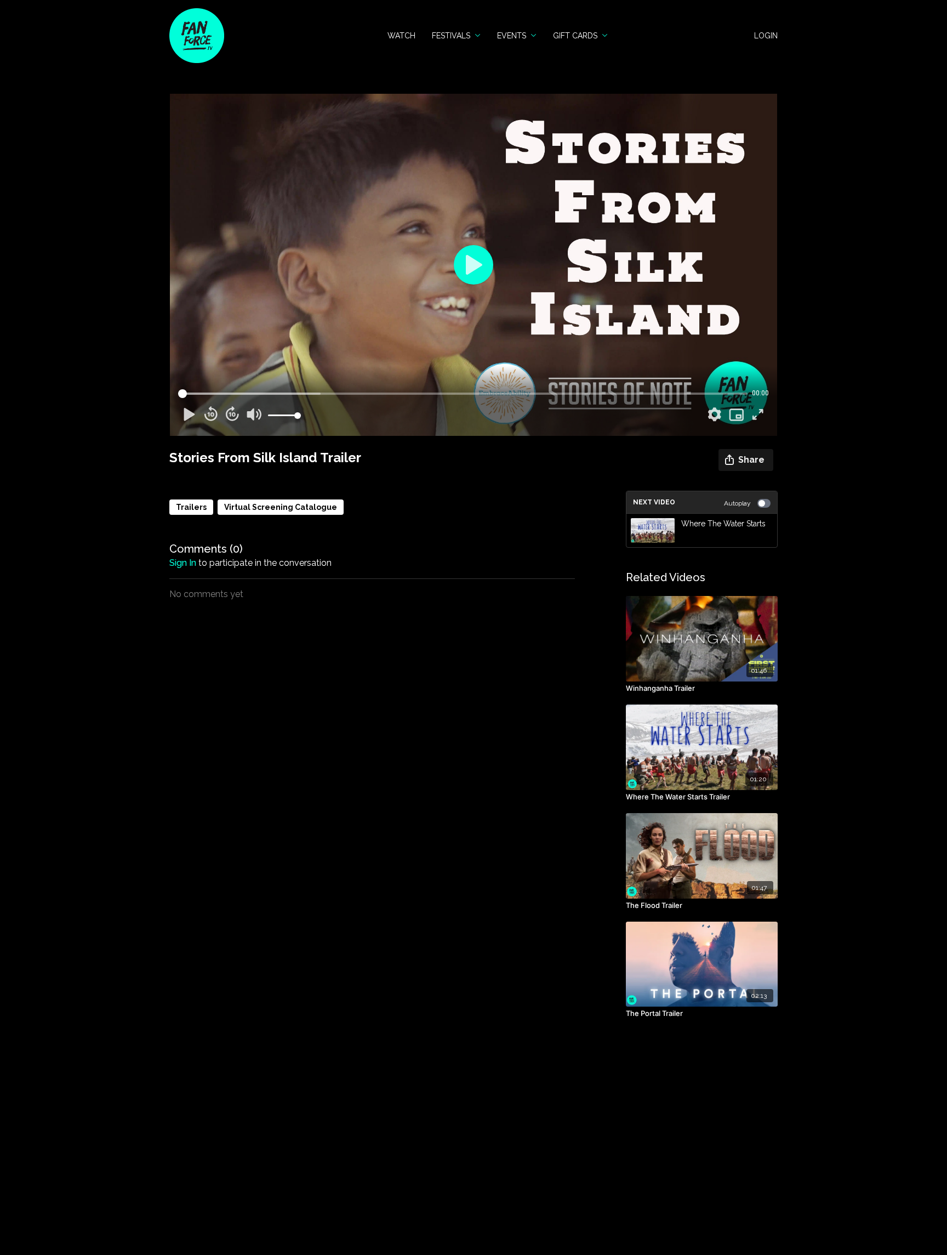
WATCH (401, 35)
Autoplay (737, 503)
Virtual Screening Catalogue (280, 507)
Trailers (191, 507)
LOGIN (766, 35)
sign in (182, 563)
